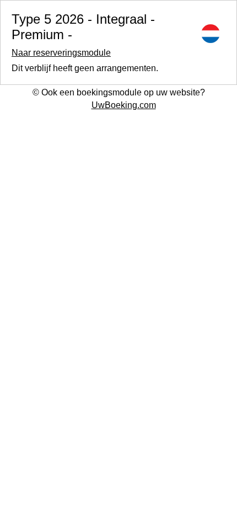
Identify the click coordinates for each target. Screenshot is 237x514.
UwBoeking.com (123, 105)
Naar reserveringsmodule (61, 52)
